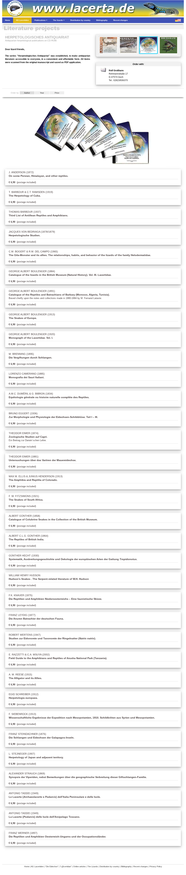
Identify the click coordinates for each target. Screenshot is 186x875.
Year (42, 93)
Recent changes (140, 866)
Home (26, 866)
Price (57, 93)
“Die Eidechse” (51, 866)
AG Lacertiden (37, 866)
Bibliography (126, 866)
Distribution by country (109, 866)
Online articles (79, 866)
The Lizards (92, 866)
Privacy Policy (155, 866)
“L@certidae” (66, 866)
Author (27, 93)
